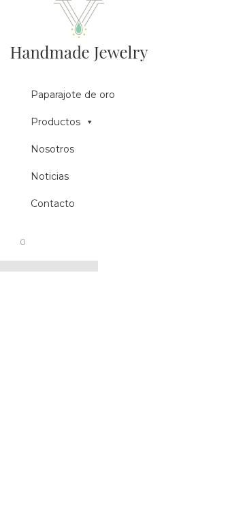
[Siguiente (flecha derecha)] (90, 266)
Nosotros (52, 149)
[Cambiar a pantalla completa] (41, 266)
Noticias (50, 176)
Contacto (53, 203)
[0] (14, 248)
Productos (55, 122)
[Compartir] (24, 266)
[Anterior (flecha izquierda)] (73, 266)
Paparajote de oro (73, 94)
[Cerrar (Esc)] (8, 266)
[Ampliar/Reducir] (57, 266)
